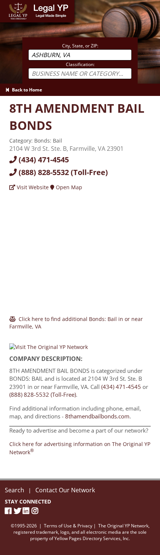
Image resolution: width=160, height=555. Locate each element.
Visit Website (32, 187)
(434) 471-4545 (43, 160)
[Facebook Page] (9, 511)
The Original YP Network (123, 526)
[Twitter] (18, 511)
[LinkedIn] (27, 511)
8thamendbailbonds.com (97, 416)
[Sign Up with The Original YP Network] (48, 343)
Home (7, 3)
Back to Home (26, 90)
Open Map (68, 187)
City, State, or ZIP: (80, 46)
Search (14, 490)
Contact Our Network (65, 490)
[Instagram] (36, 511)
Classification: (80, 64)
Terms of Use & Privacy (68, 526)
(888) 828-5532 (62, 172)
